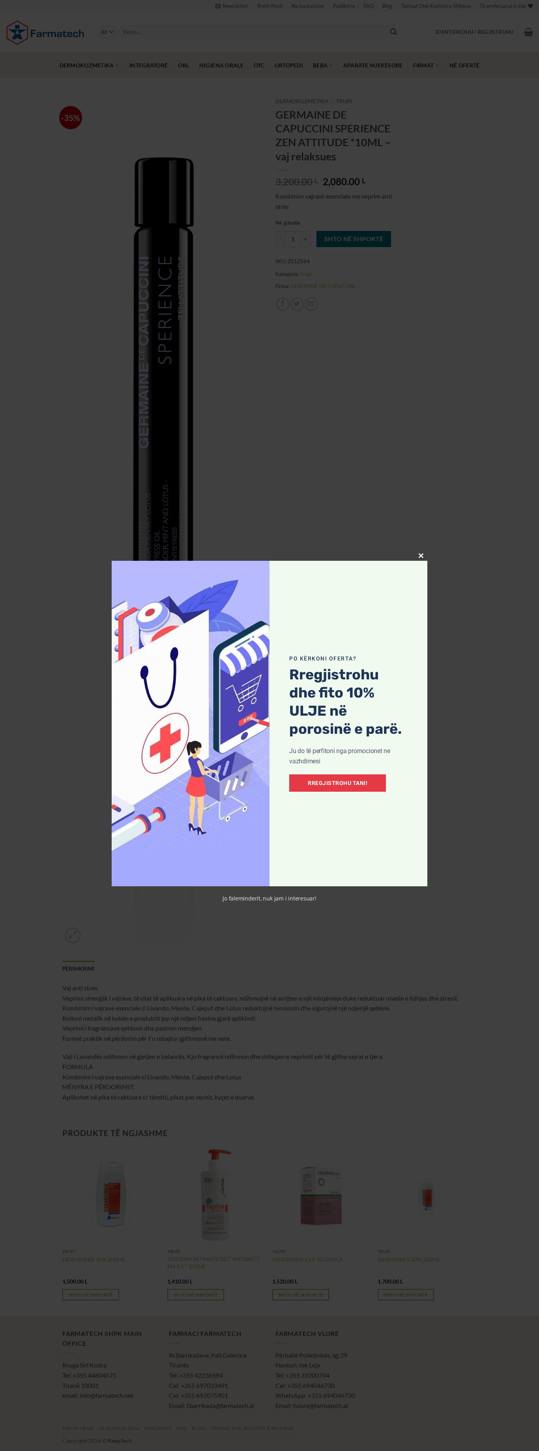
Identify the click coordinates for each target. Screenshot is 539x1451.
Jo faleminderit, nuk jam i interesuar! (269, 898)
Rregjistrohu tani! (337, 783)
